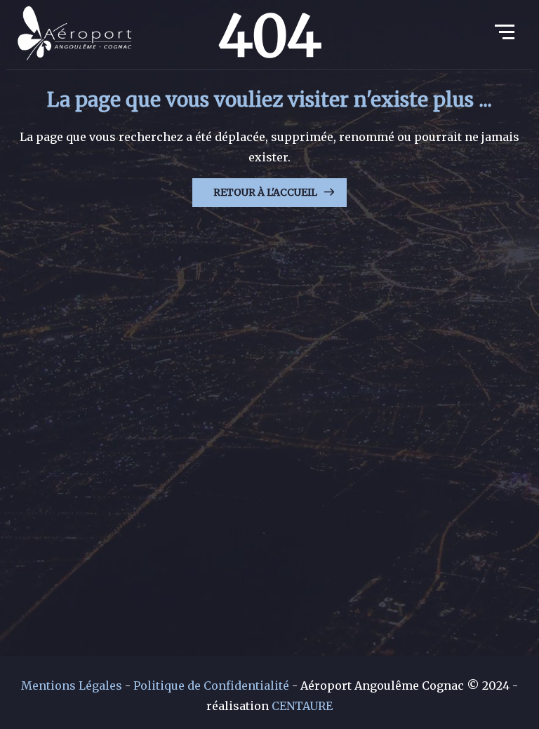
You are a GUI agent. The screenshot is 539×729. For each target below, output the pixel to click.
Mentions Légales (71, 685)
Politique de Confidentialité (211, 685)
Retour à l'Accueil (265, 192)
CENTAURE (302, 706)
